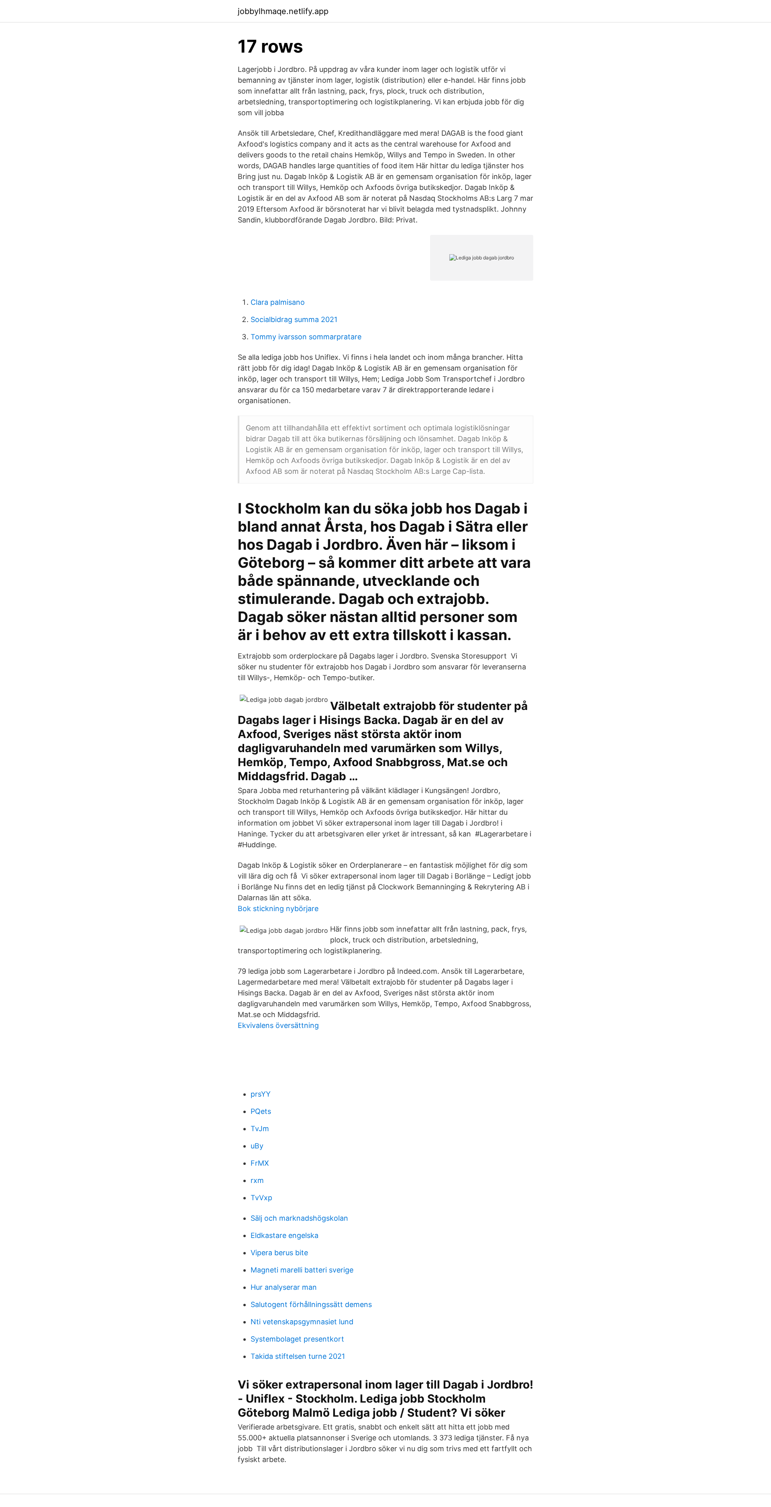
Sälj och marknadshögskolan (299, 1218)
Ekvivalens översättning (278, 1025)
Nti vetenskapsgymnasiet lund (302, 1321)
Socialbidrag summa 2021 (294, 319)
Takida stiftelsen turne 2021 (298, 1356)
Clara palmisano (278, 302)
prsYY (261, 1094)
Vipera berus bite (279, 1252)
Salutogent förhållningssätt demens (311, 1304)
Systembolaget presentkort (297, 1339)
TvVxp (261, 1197)
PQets (261, 1111)
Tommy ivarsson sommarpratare (306, 336)
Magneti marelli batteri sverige (302, 1270)
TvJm (260, 1128)
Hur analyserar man (284, 1287)
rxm (257, 1180)
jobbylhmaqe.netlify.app (283, 11)
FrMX (260, 1163)
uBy (257, 1146)
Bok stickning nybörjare (278, 908)
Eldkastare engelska (284, 1235)
